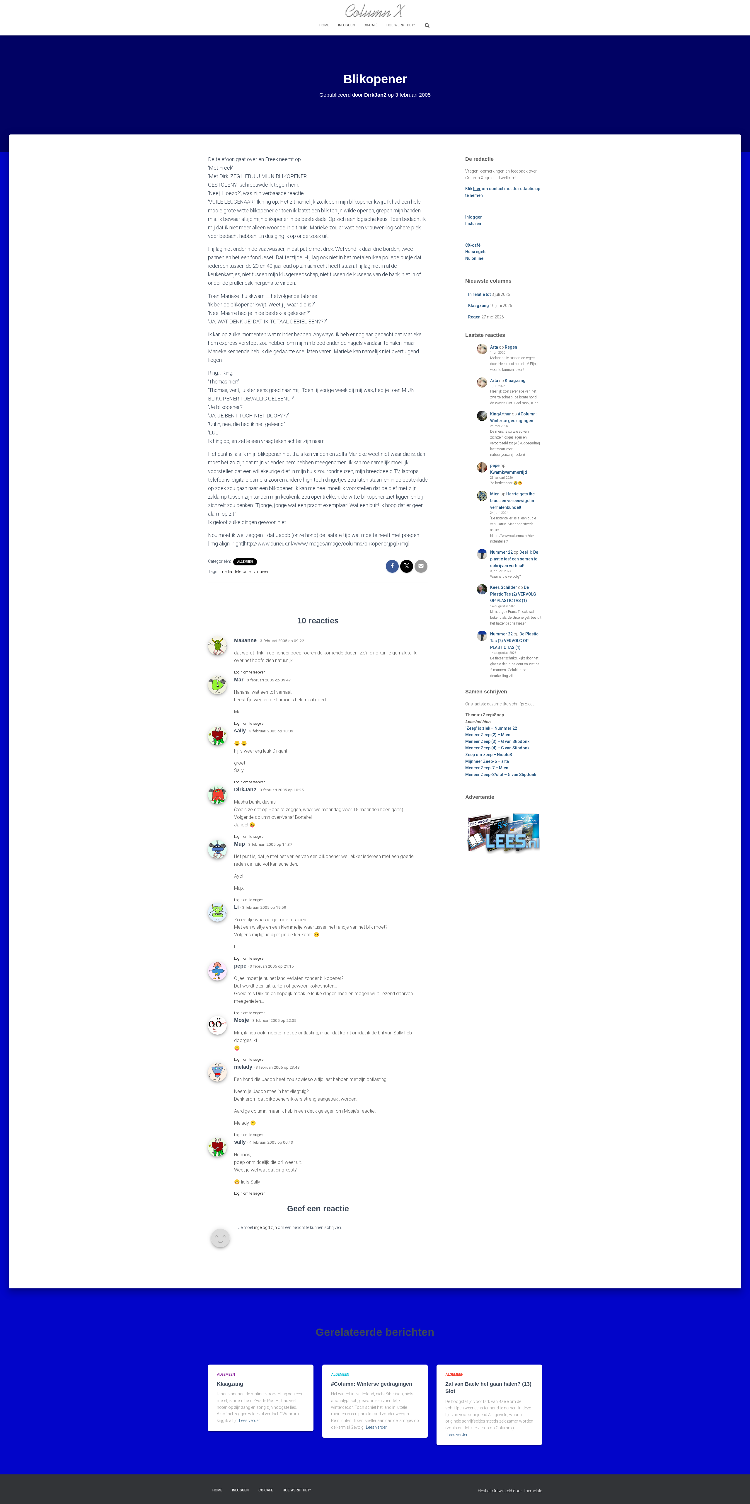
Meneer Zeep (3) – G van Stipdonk (497, 741)
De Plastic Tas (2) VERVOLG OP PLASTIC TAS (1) (513, 594)
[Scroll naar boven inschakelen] (738, 1492)
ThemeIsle (532, 1490)
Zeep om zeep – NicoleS (488, 754)
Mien (495, 494)
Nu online (474, 258)
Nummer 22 (501, 552)
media (226, 571)
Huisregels (476, 251)
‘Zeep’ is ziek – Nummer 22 (491, 728)
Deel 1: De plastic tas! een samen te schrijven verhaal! (514, 559)
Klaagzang (478, 305)
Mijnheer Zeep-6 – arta (487, 761)
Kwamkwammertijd (508, 472)
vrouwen (261, 571)
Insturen (473, 223)
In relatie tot (479, 294)
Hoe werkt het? (400, 25)
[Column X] (375, 10)
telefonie (242, 571)
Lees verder (249, 1420)
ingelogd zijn (265, 1227)
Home (324, 25)
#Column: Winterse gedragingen (371, 1384)
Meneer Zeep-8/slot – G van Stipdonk (500, 774)
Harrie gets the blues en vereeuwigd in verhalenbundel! (512, 500)
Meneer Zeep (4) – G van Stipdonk (497, 748)
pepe (495, 465)
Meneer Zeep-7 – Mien (486, 767)
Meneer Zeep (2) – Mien (487, 734)
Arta (494, 347)
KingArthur (500, 414)
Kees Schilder (503, 587)
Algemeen (245, 561)
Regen (474, 317)
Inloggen (346, 25)
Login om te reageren (249, 672)
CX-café (371, 25)
